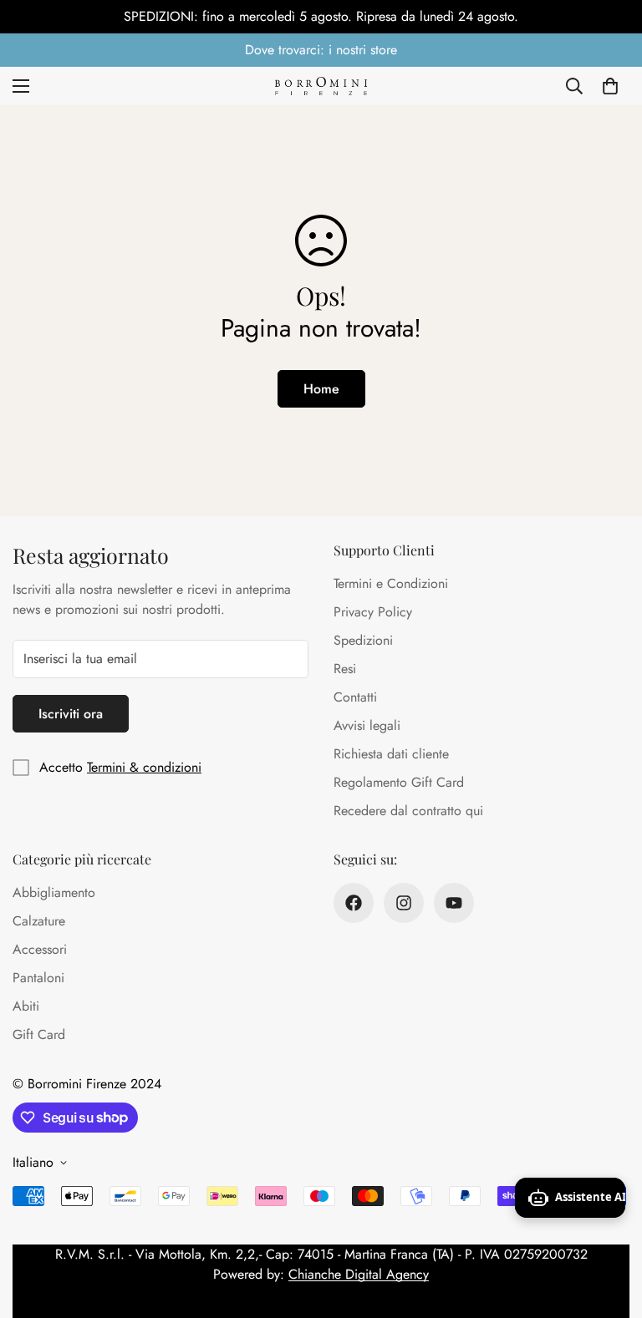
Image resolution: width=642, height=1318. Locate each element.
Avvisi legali (367, 725)
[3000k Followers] (354, 903)
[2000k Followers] (404, 903)
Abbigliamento (54, 892)
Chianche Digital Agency (358, 1274)
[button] (610, 86)
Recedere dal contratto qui (408, 810)
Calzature (39, 920)
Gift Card (39, 1034)
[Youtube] (454, 903)
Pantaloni (38, 977)
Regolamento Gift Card (399, 782)
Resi (345, 668)
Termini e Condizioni (391, 583)
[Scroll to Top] (609, 1227)
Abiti (26, 1006)
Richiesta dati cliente (391, 753)
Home (321, 388)
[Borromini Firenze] (321, 85)
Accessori (40, 949)
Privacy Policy (373, 611)
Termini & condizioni (144, 767)
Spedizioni (363, 640)
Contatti (355, 697)
